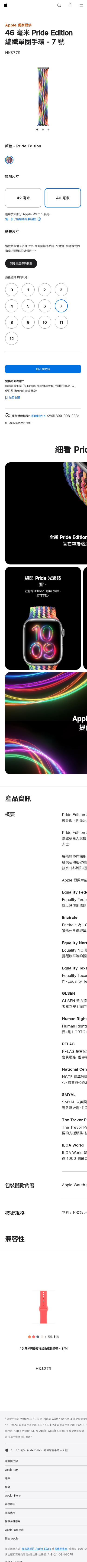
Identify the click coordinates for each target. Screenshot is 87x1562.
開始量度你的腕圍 (21, 263)
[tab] (37, 129)
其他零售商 (61, 1548)
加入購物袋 (43, 369)
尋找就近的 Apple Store (36, 1548)
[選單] (81, 5)
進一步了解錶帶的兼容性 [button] (21, 219)
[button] (59, 5)
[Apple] (6, 1450)
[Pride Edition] (9, 160)
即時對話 (38, 416)
